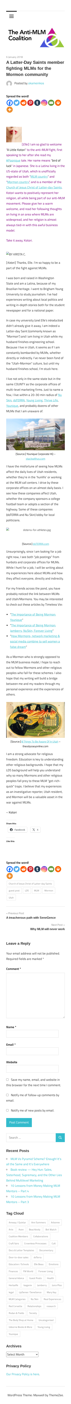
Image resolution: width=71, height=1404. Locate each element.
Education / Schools (19, 1264)
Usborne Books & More (20, 1327)
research (51, 1306)
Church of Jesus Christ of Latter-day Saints (34, 187)
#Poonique (13, 160)
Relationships (34, 1306)
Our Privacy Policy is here (22, 1374)
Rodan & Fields (16, 1313)
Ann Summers (38, 1222)
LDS (27, 890)
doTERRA (19, 400)
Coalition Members (18, 1236)
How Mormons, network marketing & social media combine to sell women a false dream (35, 641)
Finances (13, 1271)
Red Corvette (15, 1306)
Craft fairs (14, 1243)
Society (33, 1313)
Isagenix (27, 1285)
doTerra (38, 1257)
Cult (54, 1243)
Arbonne (55, 1222)
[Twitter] (16, 103)
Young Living (34, 400)
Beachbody (34, 1229)
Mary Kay (51, 1292)
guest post (14, 890)
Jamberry (42, 1285)
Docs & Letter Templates (21, 1250)
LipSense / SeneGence (30, 1292)
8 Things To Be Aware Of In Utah (39, 741)
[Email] (51, 103)
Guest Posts (35, 1278)
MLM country (39, 176)
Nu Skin (34, 1299)
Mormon (48, 890)
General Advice (16, 1278)
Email (11, 1044)
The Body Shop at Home (21, 1320)
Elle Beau (39, 1264)
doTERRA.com (41, 544)
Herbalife (13, 1285)
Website (11, 1062)
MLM (36, 890)
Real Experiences (52, 1299)
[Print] (58, 103)
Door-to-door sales (18, 1257)
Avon (21, 1229)
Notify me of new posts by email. (32, 1110)
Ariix (11, 1229)
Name (11, 1027)
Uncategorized (46, 1320)
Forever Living (45, 1271)
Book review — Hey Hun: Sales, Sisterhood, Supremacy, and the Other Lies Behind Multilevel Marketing (34, 1175)
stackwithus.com (35, 459)
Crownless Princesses (35, 1243)
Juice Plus (57, 1285)
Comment (13, 968)
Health (50, 1278)
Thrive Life (51, 400)
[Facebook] (10, 103)
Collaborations (40, 1236)
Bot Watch (51, 1229)
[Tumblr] (37, 103)
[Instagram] (44, 103)
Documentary (46, 1250)
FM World (28, 1271)
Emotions (53, 1264)
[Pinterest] (30, 103)
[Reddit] (23, 103)
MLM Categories (17, 1299)
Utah (11, 897)
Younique (12, 405)
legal (11, 1292)
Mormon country (18, 182)
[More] (10, 110)
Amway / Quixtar (17, 1222)
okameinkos (36, 83)
